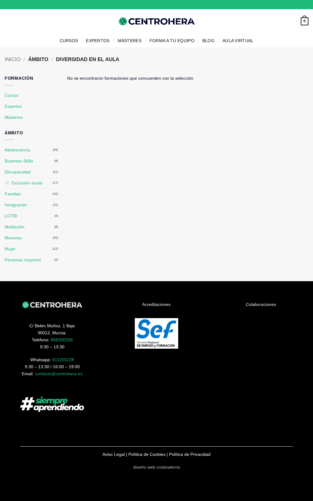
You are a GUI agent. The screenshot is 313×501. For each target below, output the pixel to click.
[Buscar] (294, 21)
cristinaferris (168, 467)
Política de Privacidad (190, 454)
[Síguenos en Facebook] (295, 4)
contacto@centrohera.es (59, 373)
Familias (13, 193)
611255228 (63, 359)
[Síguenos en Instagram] (300, 4)
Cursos (11, 95)
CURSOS (69, 40)
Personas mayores (23, 259)
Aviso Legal (113, 454)
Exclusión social (27, 182)
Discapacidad (18, 171)
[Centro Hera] (156, 21)
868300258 (62, 339)
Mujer (10, 248)
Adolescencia (17, 149)
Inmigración (16, 204)
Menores (13, 237)
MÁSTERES (130, 40)
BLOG (208, 40)
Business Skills (19, 160)
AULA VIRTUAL (238, 40)
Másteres (14, 117)
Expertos (13, 106)
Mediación (14, 226)
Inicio (12, 59)
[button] (304, 21)
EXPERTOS (97, 40)
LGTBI (11, 215)
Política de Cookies (146, 454)
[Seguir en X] (305, 4)
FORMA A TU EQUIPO (171, 40)
